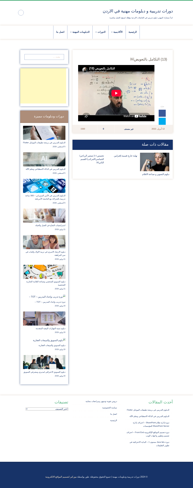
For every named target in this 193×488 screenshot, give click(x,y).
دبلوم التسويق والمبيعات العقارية (52, 345)
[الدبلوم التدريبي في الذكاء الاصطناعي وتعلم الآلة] (44, 159)
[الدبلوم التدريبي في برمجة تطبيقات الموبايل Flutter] (44, 132)
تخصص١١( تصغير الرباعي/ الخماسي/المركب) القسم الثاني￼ (91, 159)
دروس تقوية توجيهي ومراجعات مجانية (101, 401)
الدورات (101, 32)
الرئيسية (133, 32)
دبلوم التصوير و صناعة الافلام (155, 174)
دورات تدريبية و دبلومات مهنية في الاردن (138, 11)
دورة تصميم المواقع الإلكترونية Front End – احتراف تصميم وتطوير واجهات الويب (147, 434)
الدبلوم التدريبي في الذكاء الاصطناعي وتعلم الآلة (45, 169)
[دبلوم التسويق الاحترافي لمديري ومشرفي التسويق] (44, 362)
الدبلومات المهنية (81, 32)
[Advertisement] (43, 85)
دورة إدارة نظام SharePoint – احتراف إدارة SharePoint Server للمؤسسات (151, 424)
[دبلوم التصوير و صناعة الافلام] (154, 162)
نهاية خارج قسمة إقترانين (125, 156)
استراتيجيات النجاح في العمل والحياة (50, 225)
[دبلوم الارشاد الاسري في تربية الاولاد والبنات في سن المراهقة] (44, 242)
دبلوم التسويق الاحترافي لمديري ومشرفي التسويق (44, 372)
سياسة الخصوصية (109, 408)
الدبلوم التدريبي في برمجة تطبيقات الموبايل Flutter (44, 142)
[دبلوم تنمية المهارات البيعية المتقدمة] (44, 318)
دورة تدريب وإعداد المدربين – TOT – (50, 302)
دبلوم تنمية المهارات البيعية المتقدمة (50, 328)
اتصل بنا (60, 32)
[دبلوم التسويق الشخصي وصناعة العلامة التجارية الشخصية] (44, 271)
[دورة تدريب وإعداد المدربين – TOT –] (47, 296)
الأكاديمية (118, 32)
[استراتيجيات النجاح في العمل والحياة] (44, 215)
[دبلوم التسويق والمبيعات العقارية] (49, 340)
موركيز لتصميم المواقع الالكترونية (61, 477)
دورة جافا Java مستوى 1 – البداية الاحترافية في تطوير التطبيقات (149, 444)
